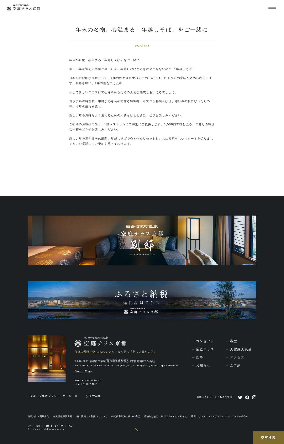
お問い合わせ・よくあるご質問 (214, 397)
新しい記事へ (201, 177)
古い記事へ (81, 177)
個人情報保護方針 (62, 416)
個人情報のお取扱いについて (92, 416)
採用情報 (94, 395)
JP (218, 8)
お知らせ (203, 365)
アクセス (237, 357)
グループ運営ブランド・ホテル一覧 (54, 395)
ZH (236, 8)
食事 (199, 357)
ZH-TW (248, 8)
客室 (233, 341)
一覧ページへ (141, 177)
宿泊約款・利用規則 (38, 416)
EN (227, 8)
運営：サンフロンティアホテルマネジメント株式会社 (219, 416)
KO (260, 8)
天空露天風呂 (241, 349)
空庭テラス (205, 349)
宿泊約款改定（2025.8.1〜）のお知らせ (165, 416)
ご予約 (235, 365)
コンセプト (205, 341)
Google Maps (83, 371)
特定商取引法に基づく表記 (125, 416)
